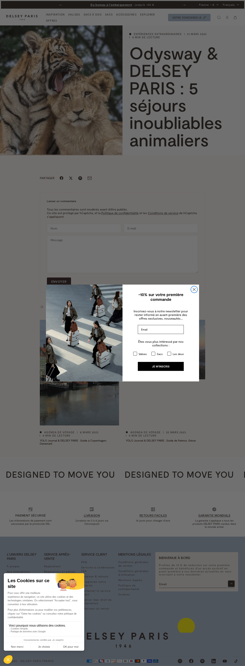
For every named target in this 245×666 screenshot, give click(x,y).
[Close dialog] (194, 289)
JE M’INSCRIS (161, 366)
